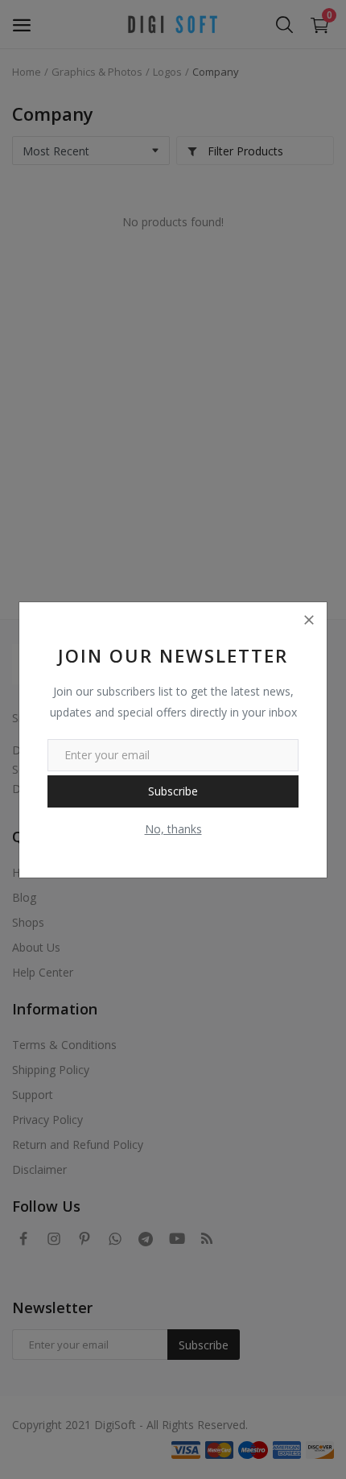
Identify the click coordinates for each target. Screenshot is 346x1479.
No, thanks (173, 829)
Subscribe (173, 791)
